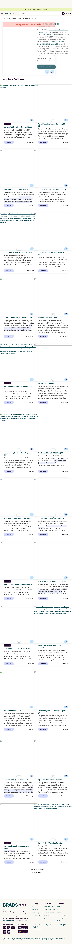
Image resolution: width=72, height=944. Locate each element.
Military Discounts (49, 910)
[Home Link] (10, 13)
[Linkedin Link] (9, 932)
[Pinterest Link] (5, 932)
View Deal (9, 142)
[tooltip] (47, 72)
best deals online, (8, 920)
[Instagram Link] (13, 928)
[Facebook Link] (5, 928)
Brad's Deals (6, 19)
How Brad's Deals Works (62, 920)
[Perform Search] (63, 13)
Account (68, 13)
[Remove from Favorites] (32, 185)
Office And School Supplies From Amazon (23, 19)
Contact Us (35, 910)
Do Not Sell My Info (37, 916)
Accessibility (35, 913)
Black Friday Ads (49, 907)
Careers (59, 913)
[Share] (52, 72)
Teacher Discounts (49, 913)
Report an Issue (36, 872)
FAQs (33, 907)
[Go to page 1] (52, 120)
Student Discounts (49, 916)
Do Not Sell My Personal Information (53, 927)
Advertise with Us (62, 916)
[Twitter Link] (9, 928)
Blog (58, 910)
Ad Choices (39, 927)
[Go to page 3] (19, 249)
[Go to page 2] (53, 120)
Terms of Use (59, 925)
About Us (59, 907)
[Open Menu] (2, 13)
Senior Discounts (49, 919)
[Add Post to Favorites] (47, 72)
